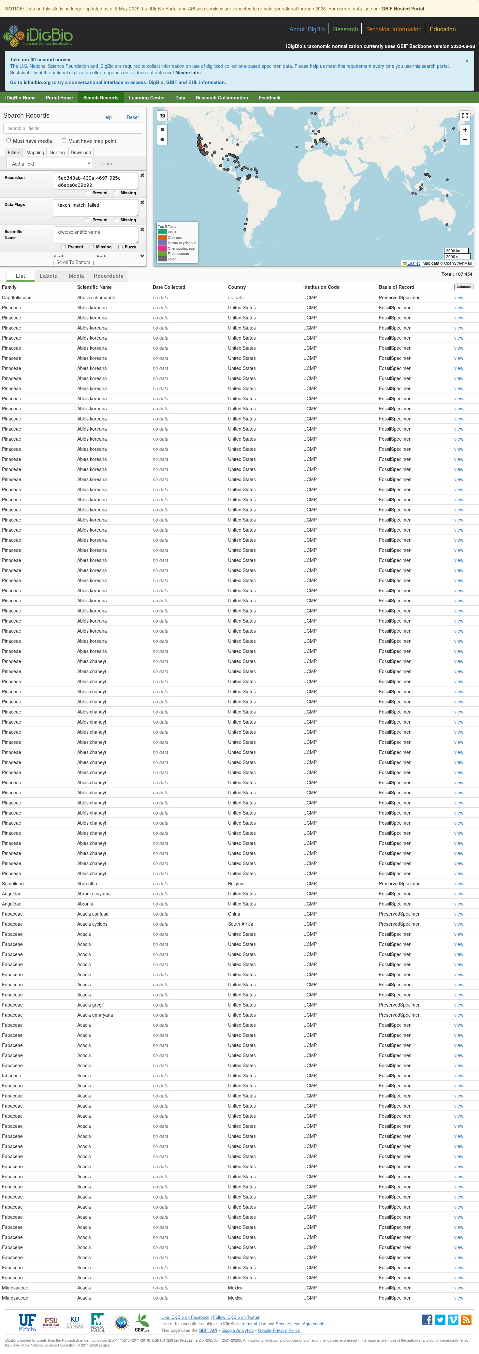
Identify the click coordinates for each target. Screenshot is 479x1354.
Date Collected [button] (169, 287)
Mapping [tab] (35, 152)
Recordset (15, 177)
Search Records (101, 97)
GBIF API (208, 1330)
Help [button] (107, 117)
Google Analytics (238, 1330)
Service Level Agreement (299, 1323)
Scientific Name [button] (94, 287)
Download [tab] (81, 152)
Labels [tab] (48, 275)
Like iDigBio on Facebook (185, 1317)
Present (100, 193)
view (458, 297)
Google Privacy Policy (279, 1330)
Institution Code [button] (321, 287)
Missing (128, 193)
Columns (464, 287)
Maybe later (188, 72)
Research (345, 28)
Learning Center (147, 97)
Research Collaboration (222, 97)
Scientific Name (13, 234)
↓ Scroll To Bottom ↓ (73, 262)
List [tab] (20, 275)
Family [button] (9, 287)
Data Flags (15, 204)
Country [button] (237, 287)
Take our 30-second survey (40, 59)
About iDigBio (307, 28)
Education (443, 28)
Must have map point (92, 140)
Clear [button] (106, 163)
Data (180, 97)
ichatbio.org (37, 82)
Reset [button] (133, 117)
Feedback (270, 97)
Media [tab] (76, 275)
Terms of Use (253, 1323)
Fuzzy (130, 247)
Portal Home (59, 97)
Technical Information (394, 28)
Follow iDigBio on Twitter (236, 1317)
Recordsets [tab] (108, 275)
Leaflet (413, 263)
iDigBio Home (20, 97)
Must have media (32, 140)
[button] (142, 175)
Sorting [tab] (57, 152)
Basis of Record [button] (396, 287)
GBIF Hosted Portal (403, 8)
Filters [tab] (14, 152)
